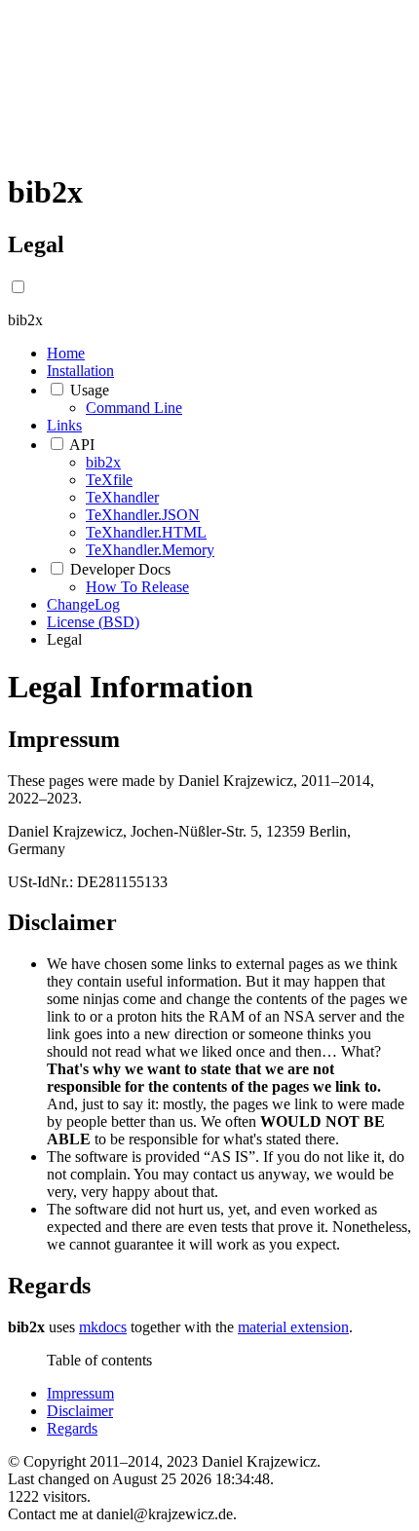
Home (66, 353)
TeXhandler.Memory (150, 549)
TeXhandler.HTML (146, 532)
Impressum (80, 1393)
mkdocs (103, 1327)
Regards (72, 1428)
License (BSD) (93, 622)
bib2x (103, 462)
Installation (80, 370)
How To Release (137, 587)
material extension (293, 1327)
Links (64, 425)
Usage (89, 390)
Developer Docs (120, 569)
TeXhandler (122, 497)
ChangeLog (83, 604)
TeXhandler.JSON (143, 514)
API (82, 444)
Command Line (134, 407)
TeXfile (109, 479)
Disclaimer (80, 1410)
